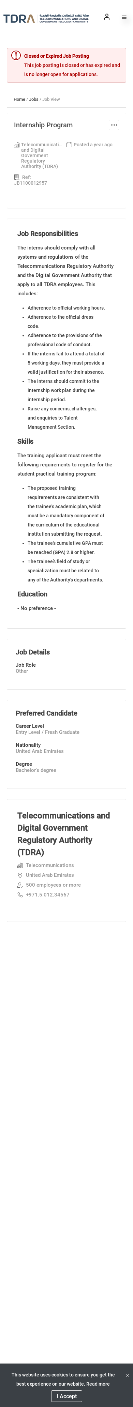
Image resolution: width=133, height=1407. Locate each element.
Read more (98, 1384)
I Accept (67, 1396)
